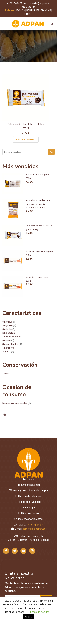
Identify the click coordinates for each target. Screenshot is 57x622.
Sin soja (6, 340)
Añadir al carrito (25, 139)
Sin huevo (7, 321)
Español (10, 10)
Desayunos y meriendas (14, 403)
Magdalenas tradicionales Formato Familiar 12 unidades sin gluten (39, 204)
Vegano (6, 351)
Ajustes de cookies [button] (39, 611)
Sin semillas (8, 332)
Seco (5, 373)
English (20, 10)
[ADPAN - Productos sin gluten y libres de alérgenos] (28, 23)
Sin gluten (7, 325)
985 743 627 (16, 3)
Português (32, 10)
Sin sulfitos (8, 347)
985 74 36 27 (35, 525)
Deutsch (28, 14)
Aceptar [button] (28, 617)
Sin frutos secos (11, 336)
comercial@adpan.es (38, 3)
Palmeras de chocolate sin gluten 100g (25, 126)
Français (46, 10)
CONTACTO (28, 7)
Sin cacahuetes (10, 344)
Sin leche (7, 329)
